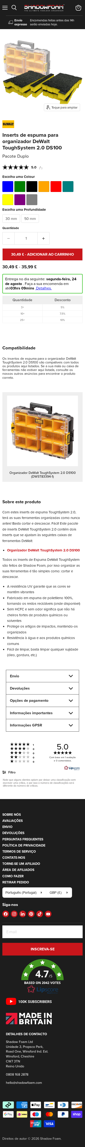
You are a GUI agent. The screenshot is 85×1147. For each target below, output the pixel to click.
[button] (42, 976)
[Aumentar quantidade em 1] (44, 238)
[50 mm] (30, 223)
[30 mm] (11, 223)
